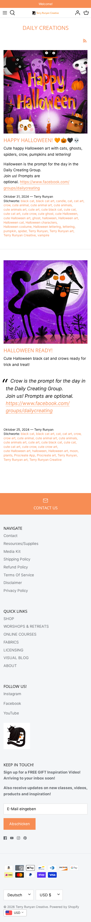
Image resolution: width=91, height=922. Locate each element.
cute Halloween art (17, 218)
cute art (34, 209)
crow (7, 205)
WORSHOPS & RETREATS (26, 626)
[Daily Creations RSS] (84, 40)
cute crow (29, 213)
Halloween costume (18, 226)
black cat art (45, 201)
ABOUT (10, 665)
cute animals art (15, 209)
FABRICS (11, 642)
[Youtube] (11, 838)
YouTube (11, 713)
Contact (10, 535)
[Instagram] (18, 838)
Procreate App (24, 455)
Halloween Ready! (28, 350)
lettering (69, 226)
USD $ (45, 895)
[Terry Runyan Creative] (45, 12)
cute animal (20, 205)
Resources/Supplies (21, 543)
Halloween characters (41, 222)
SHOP (9, 618)
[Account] (76, 13)
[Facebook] (5, 838)
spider (22, 231)
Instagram (12, 694)
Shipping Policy (17, 559)
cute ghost (45, 213)
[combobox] (15, 912)
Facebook (12, 703)
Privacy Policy (16, 590)
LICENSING (13, 650)
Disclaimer (13, 582)
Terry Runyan (38, 231)
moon (74, 451)
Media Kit (12, 551)
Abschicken (19, 824)
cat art (78, 201)
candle (61, 201)
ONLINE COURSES (20, 634)
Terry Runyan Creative (20, 235)
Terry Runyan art (61, 231)
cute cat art (12, 213)
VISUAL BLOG (16, 658)
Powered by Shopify (64, 907)
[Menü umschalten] (5, 13)
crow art (9, 438)
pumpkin (10, 231)
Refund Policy (16, 567)
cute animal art (41, 205)
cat (70, 201)
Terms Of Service (19, 575)
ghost (36, 218)
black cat (27, 201)
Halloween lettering (47, 226)
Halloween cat (14, 222)
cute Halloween (66, 213)
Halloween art (68, 218)
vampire (43, 235)
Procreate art (46, 455)
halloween (49, 218)
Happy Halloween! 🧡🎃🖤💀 (42, 140)
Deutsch (15, 895)
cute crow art (47, 446)
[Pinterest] (25, 838)
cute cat (70, 209)
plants (8, 455)
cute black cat (51, 209)
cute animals (63, 205)
